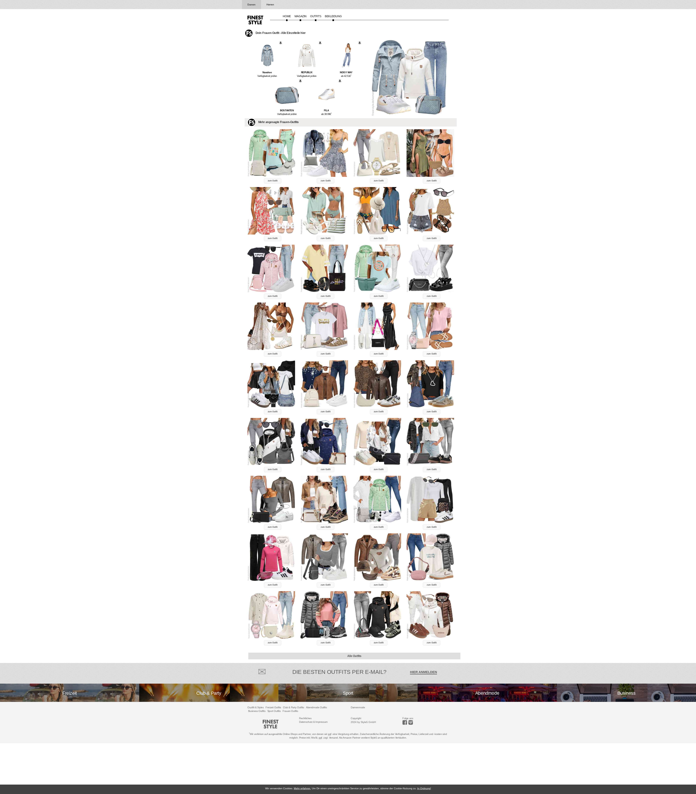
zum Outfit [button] (272, 180)
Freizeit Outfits (273, 707)
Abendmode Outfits (316, 707)
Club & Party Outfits (293, 707)
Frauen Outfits (290, 711)
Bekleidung (333, 16)
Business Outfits (257, 711)
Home (287, 16)
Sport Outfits (274, 711)
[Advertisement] (109, 768)
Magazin (300, 16)
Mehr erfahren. (302, 788)
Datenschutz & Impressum (313, 721)
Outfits (315, 16)
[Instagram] (405, 723)
